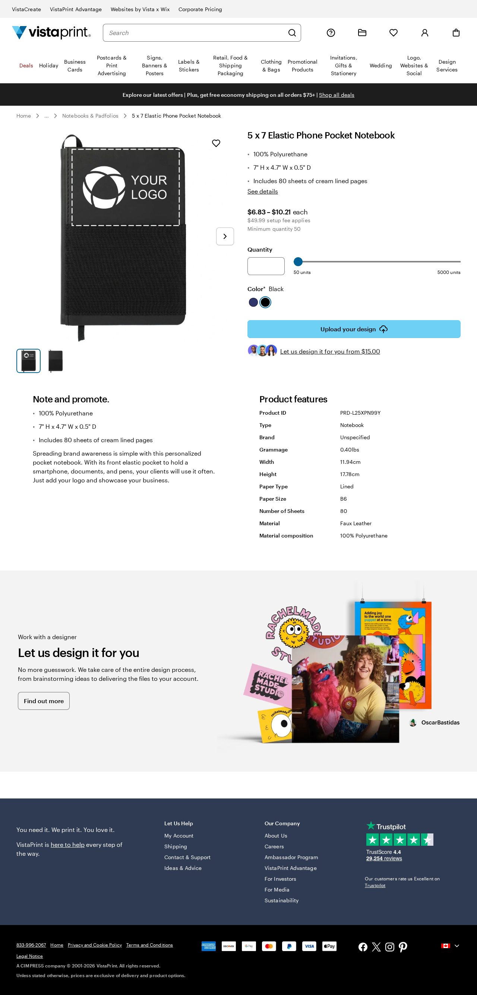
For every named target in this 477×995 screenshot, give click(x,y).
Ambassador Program (291, 857)
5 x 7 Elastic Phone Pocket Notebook (176, 115)
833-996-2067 (31, 944)
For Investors (280, 879)
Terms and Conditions (149, 944)
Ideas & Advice (183, 868)
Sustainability (281, 900)
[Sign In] (425, 33)
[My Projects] (362, 33)
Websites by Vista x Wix (140, 9)
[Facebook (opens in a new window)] (362, 948)
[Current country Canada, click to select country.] (451, 945)
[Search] (292, 32)
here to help (68, 844)
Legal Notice (29, 956)
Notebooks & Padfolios (90, 115)
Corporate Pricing (200, 9)
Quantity (259, 249)
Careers (274, 846)
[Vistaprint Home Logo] (51, 32)
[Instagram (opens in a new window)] (389, 948)
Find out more (44, 700)
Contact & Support (187, 857)
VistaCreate (26, 9)
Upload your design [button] (348, 328)
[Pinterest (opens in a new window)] (403, 948)
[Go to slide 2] (56, 361)
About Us (276, 835)
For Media (277, 889)
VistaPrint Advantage (76, 9)
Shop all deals (336, 95)
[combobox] (196, 32)
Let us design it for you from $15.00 (330, 351)
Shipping (175, 846)
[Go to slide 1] (28, 361)
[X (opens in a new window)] (376, 948)
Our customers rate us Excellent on (402, 882)
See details (262, 191)
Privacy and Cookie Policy (95, 944)
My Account (178, 835)
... (46, 116)
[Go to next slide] (225, 236)
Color (265, 288)
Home (23, 115)
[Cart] (456, 33)
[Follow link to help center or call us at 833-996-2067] (331, 33)
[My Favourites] (393, 33)
